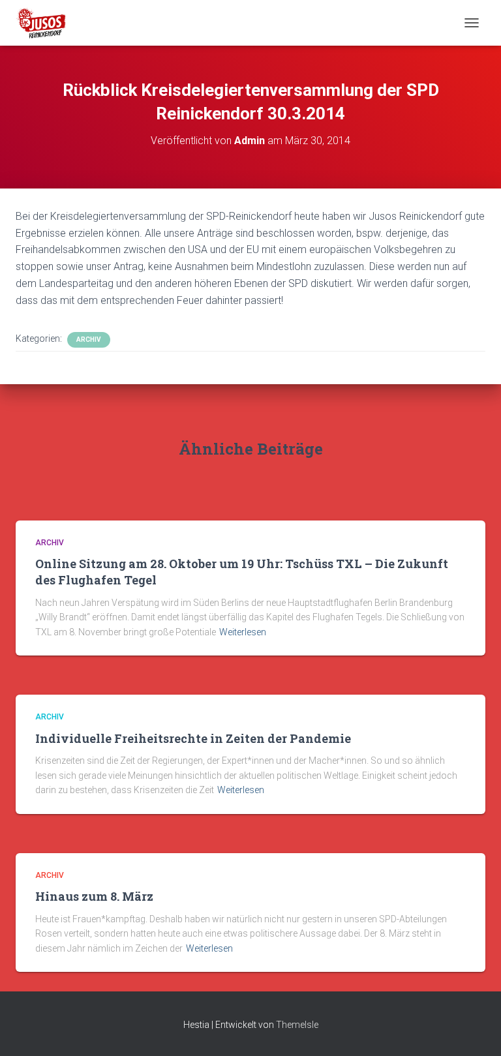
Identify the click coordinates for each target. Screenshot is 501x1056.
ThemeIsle (297, 1024)
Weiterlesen (242, 632)
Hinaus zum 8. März (94, 896)
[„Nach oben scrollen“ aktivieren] (475, 1030)
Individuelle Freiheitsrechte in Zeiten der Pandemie (193, 738)
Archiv (88, 339)
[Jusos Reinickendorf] (46, 23)
